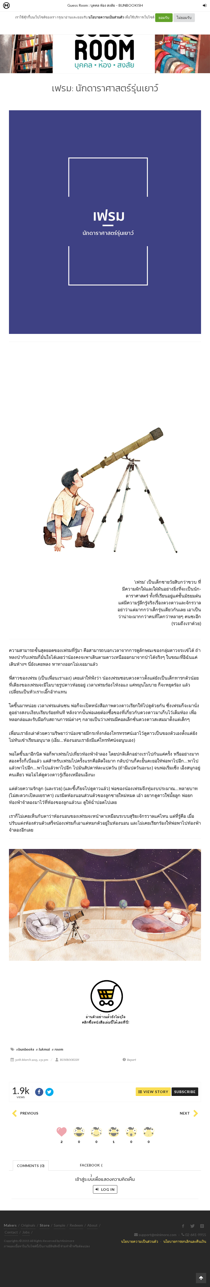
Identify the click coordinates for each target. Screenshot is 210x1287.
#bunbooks (25, 1049)
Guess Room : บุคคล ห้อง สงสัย (91, 5)
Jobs (26, 1232)
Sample (59, 1225)
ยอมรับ (164, 17)
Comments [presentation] (31, 1165)
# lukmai (43, 1049)
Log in (107, 1189)
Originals (28, 1225)
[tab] (31, 1165)
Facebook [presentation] (91, 1166)
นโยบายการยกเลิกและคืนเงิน (184, 1241)
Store (35, 6)
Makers (17, 6)
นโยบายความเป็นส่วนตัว (106, 17)
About (92, 1225)
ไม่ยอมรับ (184, 17)
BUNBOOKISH (131, 5)
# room (57, 1049)
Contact (11, 1232)
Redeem (76, 1225)
